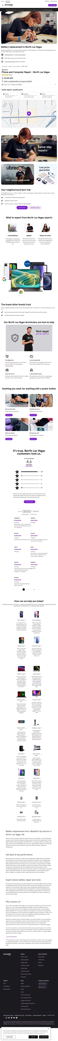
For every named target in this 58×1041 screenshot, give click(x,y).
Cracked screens (36, 802)
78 (34, 589)
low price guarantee (20, 54)
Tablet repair (36, 778)
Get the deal (49, 10)
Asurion (2, 1)
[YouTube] (14, 1017)
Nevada (10, 66)
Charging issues (21, 816)
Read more (19, 527)
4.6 (11, 75)
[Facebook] (11, 1017)
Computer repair (36, 699)
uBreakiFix (8, 1)
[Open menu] (3, 5)
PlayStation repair (36, 728)
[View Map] (29, 113)
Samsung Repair (36, 620)
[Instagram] (6, 1017)
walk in (10, 238)
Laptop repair (36, 674)
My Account (54, 1)
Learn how (46, 364)
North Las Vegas (16, 66)
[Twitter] (9, 1017)
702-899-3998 (8, 78)
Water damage (21, 802)
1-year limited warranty (10, 61)
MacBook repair (21, 674)
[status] (23, 523)
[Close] (48, 1028)
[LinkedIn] (16, 1017)
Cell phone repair (36, 646)
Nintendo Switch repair (21, 728)
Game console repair (36, 754)
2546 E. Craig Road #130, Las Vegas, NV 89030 (18, 81)
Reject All (33, 1036)
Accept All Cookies (44, 1036)
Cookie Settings (9, 1036)
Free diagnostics (8, 54)
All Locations (4, 66)
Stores (47, 1)
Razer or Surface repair (21, 700)
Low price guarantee (36, 681)
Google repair (21, 646)
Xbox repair (21, 754)
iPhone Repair (21, 620)
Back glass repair (36, 816)
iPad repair (21, 778)
